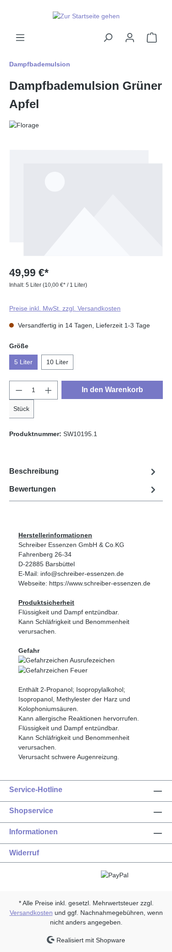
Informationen (33, 832)
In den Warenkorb (112, 390)
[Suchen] (108, 37)
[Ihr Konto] (130, 37)
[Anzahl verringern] (18, 390)
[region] (86, 202)
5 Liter (23, 362)
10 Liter (57, 362)
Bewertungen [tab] (32, 489)
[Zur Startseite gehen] (86, 16)
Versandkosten (31, 912)
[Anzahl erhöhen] (48, 390)
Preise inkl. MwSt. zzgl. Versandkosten (65, 308)
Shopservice (31, 811)
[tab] (83, 472)
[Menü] (20, 37)
